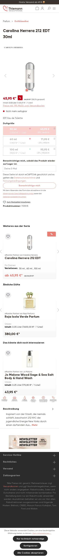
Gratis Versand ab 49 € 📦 (32, 2)
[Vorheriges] (5, 76)
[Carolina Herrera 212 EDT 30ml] (29, 242)
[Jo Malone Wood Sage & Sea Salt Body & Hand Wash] (29, 359)
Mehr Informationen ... (41, 533)
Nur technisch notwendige (30, 538)
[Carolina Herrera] (29, 47)
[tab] (28, 417)
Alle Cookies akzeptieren (30, 553)
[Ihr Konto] (42, 7)
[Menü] (54, 7)
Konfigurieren (30, 545)
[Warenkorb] (37, 8)
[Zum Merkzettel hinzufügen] (8, 236)
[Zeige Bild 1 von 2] (27, 90)
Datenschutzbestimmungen (14, 197)
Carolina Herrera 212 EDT (23, 258)
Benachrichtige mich (29, 185)
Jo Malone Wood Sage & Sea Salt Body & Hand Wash (29, 376)
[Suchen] (49, 7)
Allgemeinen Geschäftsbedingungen (18, 194)
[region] (29, 76)
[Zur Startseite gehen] (16, 8)
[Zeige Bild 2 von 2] (32, 90)
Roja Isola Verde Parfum (22, 316)
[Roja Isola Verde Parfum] (29, 301)
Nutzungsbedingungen (14, 181)
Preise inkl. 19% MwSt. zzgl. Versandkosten (24, 105)
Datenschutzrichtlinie (24, 177)
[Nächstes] (53, 76)
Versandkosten (10, 486)
